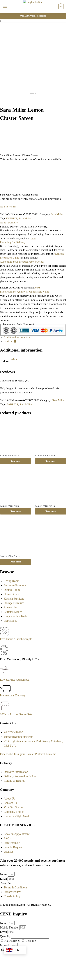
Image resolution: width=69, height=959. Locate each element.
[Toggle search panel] (4, 15)
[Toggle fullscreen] (7, 100)
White (14, 359)
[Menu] (8, 6)
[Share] (4, 100)
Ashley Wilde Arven (45, 505)
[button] (60, 6)
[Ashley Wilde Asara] (15, 435)
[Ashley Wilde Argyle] (15, 535)
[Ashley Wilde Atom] (15, 485)
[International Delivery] (5, 691)
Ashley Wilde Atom (9, 505)
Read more (15, 461)
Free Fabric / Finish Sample (16, 639)
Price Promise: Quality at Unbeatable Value (24, 291)
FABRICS (11, 218)
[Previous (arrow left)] (1, 104)
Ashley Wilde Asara (9, 455)
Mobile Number (9, 927)
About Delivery (9, 222)
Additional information (17, 337)
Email (4, 878)
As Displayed (12, 940)
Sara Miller (57, 214)
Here (37, 287)
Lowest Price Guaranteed (14, 679)
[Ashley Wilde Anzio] (50, 435)
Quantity (5, 936)
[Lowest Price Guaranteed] (5, 675)
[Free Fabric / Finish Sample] (4, 634)
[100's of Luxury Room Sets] (4, 709)
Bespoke (31, 940)
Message (5, 945)
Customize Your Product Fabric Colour (22, 261)
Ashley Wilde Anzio (45, 455)
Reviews (10, 341)
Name (4, 874)
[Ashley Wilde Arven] (50, 485)
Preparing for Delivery (13, 242)
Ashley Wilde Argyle (10, 556)
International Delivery (12, 695)
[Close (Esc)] (1, 100)
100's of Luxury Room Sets (16, 714)
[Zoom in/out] (10, 100)
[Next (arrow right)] (4, 104)
